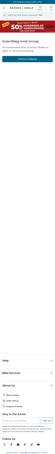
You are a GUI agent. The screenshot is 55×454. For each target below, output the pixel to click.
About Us (8, 385)
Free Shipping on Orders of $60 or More (27, 2)
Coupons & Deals (14, 406)
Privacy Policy (37, 431)
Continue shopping (27, 59)
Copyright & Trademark (29, 452)
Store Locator (12, 395)
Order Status (12, 401)
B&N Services (11, 373)
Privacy (44, 452)
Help (5, 360)
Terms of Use (11, 452)
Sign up (46, 420)
